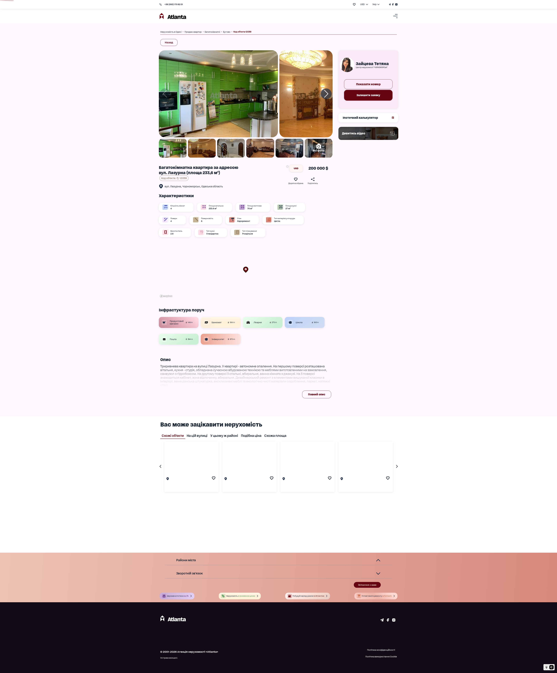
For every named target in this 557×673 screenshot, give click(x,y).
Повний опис (316, 394)
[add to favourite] (354, 4)
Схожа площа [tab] (275, 436)
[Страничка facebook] (388, 620)
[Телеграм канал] (390, 4)
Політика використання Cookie (381, 656)
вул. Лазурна (173, 186)
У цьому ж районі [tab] (224, 436)
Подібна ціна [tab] (251, 436)
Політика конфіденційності (381, 650)
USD (296, 168)
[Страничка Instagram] (396, 4)
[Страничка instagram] (393, 620)
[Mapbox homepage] (166, 296)
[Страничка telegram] (382, 620)
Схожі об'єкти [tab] (173, 436)
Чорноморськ (191, 186)
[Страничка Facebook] (392, 4)
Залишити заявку (368, 95)
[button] (246, 270)
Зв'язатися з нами (367, 585)
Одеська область (212, 186)
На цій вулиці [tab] (197, 436)
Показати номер (368, 84)
